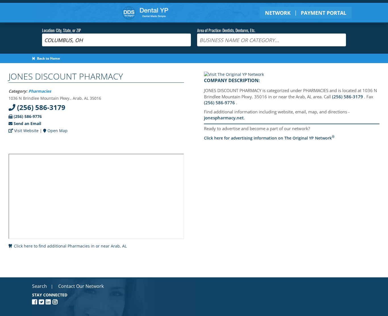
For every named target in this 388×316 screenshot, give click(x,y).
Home (145, 12)
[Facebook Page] (35, 302)
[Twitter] (42, 302)
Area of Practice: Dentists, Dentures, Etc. (226, 30)
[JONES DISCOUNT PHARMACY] (234, 74)
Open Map (57, 130)
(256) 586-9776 (27, 116)
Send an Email (26, 123)
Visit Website (26, 130)
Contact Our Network (81, 286)
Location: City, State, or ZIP (61, 30)
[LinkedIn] (49, 302)
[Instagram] (56, 302)
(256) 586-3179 (40, 107)
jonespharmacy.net (224, 117)
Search (39, 286)
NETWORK (278, 12)
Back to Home (47, 58)
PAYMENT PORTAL (323, 12)
